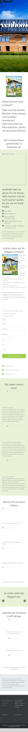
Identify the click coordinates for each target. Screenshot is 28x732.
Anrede (4, 319)
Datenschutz (18, 714)
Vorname (4, 323)
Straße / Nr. (5, 334)
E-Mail (3, 349)
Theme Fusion (17, 726)
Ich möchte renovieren (9, 316)
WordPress (11, 726)
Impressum (5, 714)
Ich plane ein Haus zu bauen (10, 313)
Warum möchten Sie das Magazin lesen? (12, 311)
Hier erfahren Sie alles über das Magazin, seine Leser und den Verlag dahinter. (20, 703)
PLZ (3, 339)
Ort (3, 344)
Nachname (5, 329)
